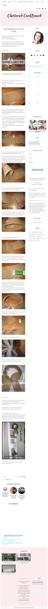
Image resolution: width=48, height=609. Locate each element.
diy (11, 479)
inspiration (37, 240)
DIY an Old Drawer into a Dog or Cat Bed (9, 574)
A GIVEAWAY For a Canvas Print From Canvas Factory (9, 563)
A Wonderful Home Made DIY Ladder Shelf (24, 563)
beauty (38, 238)
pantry (43, 238)
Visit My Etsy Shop (37, 222)
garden (40, 232)
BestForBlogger (31, 607)
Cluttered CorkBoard (24, 16)
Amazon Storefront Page (34, 144)
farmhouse (39, 236)
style (34, 238)
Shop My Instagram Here (34, 141)
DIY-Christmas (40, 234)
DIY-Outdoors (32, 236)
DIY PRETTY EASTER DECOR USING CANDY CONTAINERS (37, 131)
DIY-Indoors (34, 232)
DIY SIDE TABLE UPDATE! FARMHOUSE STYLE (12, 539)
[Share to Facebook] (20, 477)
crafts (8, 479)
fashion (31, 240)
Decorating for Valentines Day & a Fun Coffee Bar (12, 542)
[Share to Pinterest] (24, 477)
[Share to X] (22, 477)
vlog (30, 238)
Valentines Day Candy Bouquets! (8, 540)
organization (32, 234)
